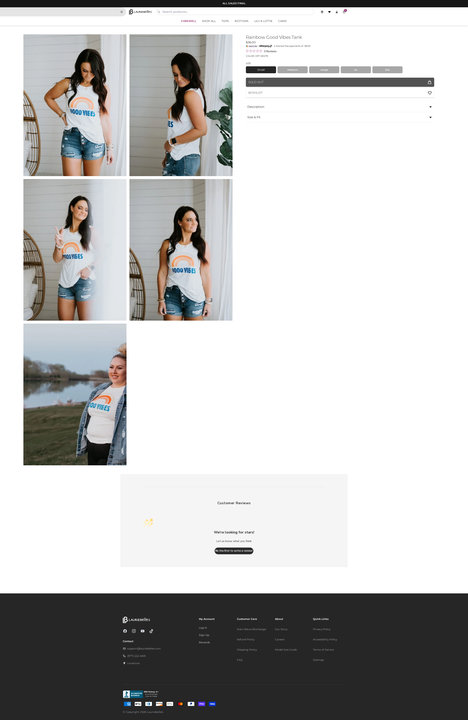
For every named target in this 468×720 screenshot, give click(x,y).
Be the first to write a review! (234, 550)
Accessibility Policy (325, 639)
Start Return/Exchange (251, 629)
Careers (280, 639)
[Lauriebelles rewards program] (322, 12)
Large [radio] (324, 69)
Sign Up (204, 635)
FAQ (240, 660)
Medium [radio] (292, 69)
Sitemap (318, 660)
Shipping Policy (247, 649)
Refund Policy (245, 639)
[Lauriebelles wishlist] (329, 12)
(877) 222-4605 (136, 656)
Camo (282, 21)
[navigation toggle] (123, 11)
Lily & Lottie (263, 21)
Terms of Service (323, 649)
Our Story (281, 629)
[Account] (336, 12)
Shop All (209, 21)
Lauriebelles (155, 712)
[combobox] (235, 12)
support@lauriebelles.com (144, 648)
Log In (203, 627)
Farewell (188, 21)
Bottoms (241, 21)
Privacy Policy (322, 629)
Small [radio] (261, 69)
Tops (225, 21)
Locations (133, 663)
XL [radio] (355, 69)
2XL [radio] (387, 69)
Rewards (204, 642)
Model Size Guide (286, 649)
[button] (344, 12)
